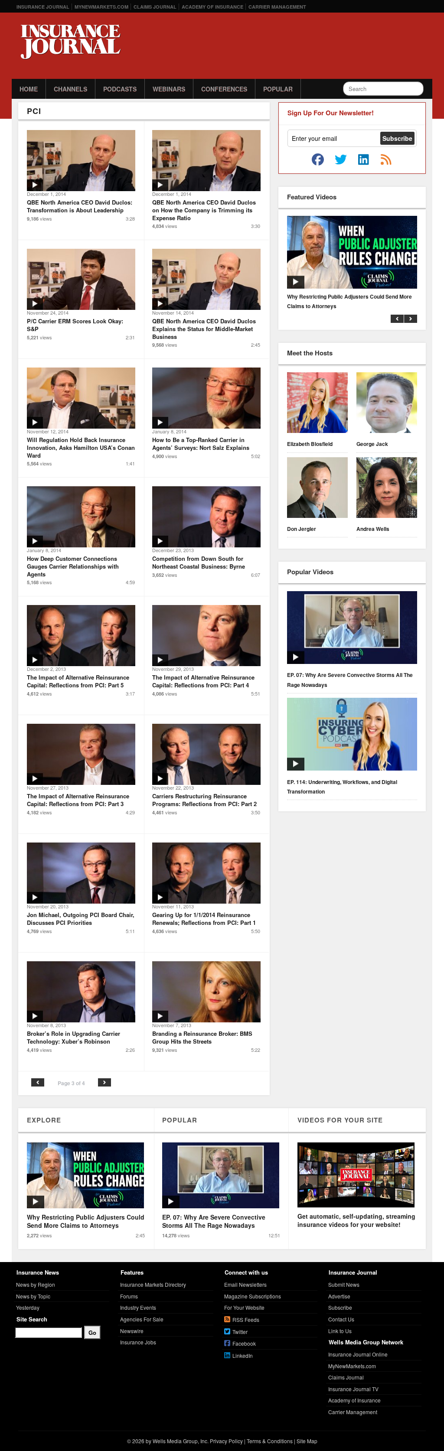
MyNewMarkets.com (101, 6)
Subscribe (340, 1307)
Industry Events (138, 1307)
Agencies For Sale (141, 1319)
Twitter (240, 1331)
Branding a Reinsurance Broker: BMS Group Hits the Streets (202, 1037)
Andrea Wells (372, 529)
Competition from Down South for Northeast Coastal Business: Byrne (198, 562)
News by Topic (33, 1296)
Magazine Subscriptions (252, 1296)
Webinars (169, 89)
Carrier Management (277, 6)
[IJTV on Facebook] (318, 159)
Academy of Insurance (212, 6)
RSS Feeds (245, 1319)
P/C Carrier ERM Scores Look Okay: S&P (75, 325)
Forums (129, 1296)
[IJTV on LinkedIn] (363, 159)
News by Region (35, 1284)
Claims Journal (155, 6)
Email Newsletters (245, 1284)
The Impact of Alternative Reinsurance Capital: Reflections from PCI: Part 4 (203, 681)
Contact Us (341, 1319)
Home (29, 89)
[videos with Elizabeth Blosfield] (317, 404)
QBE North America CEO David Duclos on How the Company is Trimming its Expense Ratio (204, 209)
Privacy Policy (226, 1440)
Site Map (307, 1440)
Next (104, 1082)
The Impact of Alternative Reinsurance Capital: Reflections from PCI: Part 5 (78, 681)
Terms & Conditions (270, 1440)
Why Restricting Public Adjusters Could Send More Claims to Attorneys (349, 301)
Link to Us (340, 1330)
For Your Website (244, 1307)
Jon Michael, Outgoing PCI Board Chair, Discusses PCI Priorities (80, 919)
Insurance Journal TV (353, 1388)
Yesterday (27, 1307)
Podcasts (120, 89)
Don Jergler (301, 529)
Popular (278, 89)
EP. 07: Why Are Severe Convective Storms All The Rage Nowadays (350, 679)
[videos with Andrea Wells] (386, 489)
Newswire (132, 1330)
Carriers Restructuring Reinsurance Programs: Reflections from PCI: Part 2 (204, 800)
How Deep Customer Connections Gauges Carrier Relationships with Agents (73, 566)
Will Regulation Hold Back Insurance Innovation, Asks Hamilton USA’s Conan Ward (81, 447)
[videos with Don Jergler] (317, 489)
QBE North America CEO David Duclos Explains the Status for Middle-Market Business (204, 328)
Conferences (224, 89)
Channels (70, 89)
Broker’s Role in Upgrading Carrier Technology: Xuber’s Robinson (73, 1037)
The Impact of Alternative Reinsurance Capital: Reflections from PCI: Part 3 (78, 800)
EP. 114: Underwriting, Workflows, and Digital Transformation (342, 786)
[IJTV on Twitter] (341, 159)
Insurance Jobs (138, 1342)
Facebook (244, 1343)
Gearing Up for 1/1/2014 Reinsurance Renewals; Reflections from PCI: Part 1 (204, 919)
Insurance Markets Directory (153, 1284)
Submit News (343, 1284)
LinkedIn (242, 1355)
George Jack (372, 444)
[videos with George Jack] (386, 404)
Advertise (339, 1296)
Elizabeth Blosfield (310, 444)
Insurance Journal (42, 6)
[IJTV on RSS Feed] (386, 159)
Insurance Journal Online (358, 1354)
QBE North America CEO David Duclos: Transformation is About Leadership (79, 206)
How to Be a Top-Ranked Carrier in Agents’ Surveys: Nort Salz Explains (200, 444)
